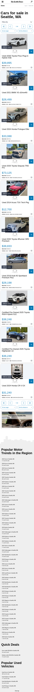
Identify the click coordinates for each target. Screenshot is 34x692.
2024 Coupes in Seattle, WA (9, 614)
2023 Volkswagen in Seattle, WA (10, 532)
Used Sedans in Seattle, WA (9, 677)
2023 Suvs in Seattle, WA (8, 469)
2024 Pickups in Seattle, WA (9, 560)
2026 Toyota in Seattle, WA (8, 491)
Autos (3, 6)
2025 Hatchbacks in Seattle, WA (10, 587)
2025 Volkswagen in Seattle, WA (10, 500)
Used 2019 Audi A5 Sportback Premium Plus (14, 277)
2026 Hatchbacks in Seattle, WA (10, 605)
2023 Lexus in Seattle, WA (8, 505)
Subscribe (31, 5)
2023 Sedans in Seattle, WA (9, 541)
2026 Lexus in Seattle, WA (8, 564)
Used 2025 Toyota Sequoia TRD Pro (15, 167)
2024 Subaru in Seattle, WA (8, 537)
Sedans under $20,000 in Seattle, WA (11, 655)
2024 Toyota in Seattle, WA (8, 473)
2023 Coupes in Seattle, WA (9, 619)
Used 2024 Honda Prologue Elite (15, 129)
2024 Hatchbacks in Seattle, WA (10, 583)
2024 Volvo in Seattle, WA (8, 569)
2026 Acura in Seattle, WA (8, 633)
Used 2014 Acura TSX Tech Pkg (15, 202)
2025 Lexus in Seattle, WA (8, 510)
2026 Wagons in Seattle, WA (9, 628)
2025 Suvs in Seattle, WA (8, 459)
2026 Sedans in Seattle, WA (9, 578)
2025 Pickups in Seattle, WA (9, 596)
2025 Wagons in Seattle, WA (9, 601)
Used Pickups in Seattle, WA (9, 686)
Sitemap (17, 690)
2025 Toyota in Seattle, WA (8, 478)
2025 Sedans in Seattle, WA (9, 523)
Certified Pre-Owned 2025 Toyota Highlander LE (16, 350)
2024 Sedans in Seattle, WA (9, 482)
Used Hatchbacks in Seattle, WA (10, 682)
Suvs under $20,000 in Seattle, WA (10, 651)
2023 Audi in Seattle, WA (8, 528)
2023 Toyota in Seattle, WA (8, 519)
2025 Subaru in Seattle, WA (8, 514)
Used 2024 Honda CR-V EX (13, 386)
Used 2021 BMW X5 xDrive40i (14, 92)
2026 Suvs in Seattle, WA (8, 487)
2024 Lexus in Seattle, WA (8, 496)
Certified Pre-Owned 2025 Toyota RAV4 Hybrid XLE (16, 313)
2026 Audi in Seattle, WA (8, 637)
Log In (26, 5)
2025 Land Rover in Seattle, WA (9, 573)
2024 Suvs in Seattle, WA (8, 464)
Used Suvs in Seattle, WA (8, 673)
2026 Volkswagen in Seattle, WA (10, 624)
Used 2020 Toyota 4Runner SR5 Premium (15, 240)
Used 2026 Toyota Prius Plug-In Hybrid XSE (15, 57)
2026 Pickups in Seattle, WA (9, 610)
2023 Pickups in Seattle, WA (9, 592)
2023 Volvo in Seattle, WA (8, 546)
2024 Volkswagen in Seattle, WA (10, 551)
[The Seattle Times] (17, 2)
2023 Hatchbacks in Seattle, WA (10, 555)
